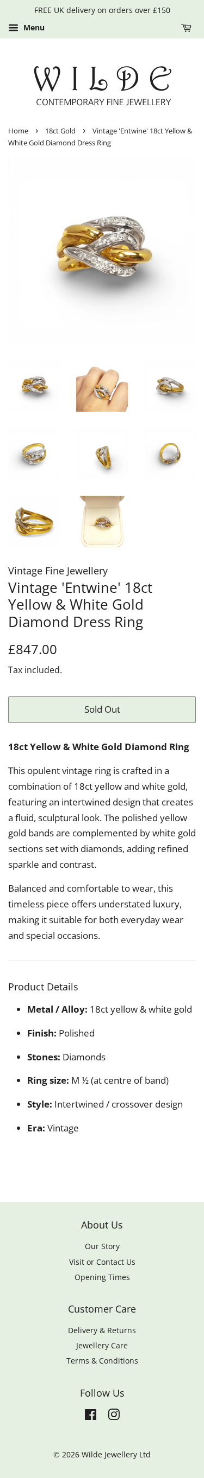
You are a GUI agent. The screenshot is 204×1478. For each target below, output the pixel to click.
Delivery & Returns (102, 1330)
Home (18, 131)
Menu (33, 27)
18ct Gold (60, 131)
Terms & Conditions (102, 1360)
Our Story (102, 1246)
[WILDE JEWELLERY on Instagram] (114, 1416)
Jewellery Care (102, 1345)
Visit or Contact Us (102, 1262)
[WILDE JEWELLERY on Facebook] (90, 1416)
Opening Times (102, 1277)
